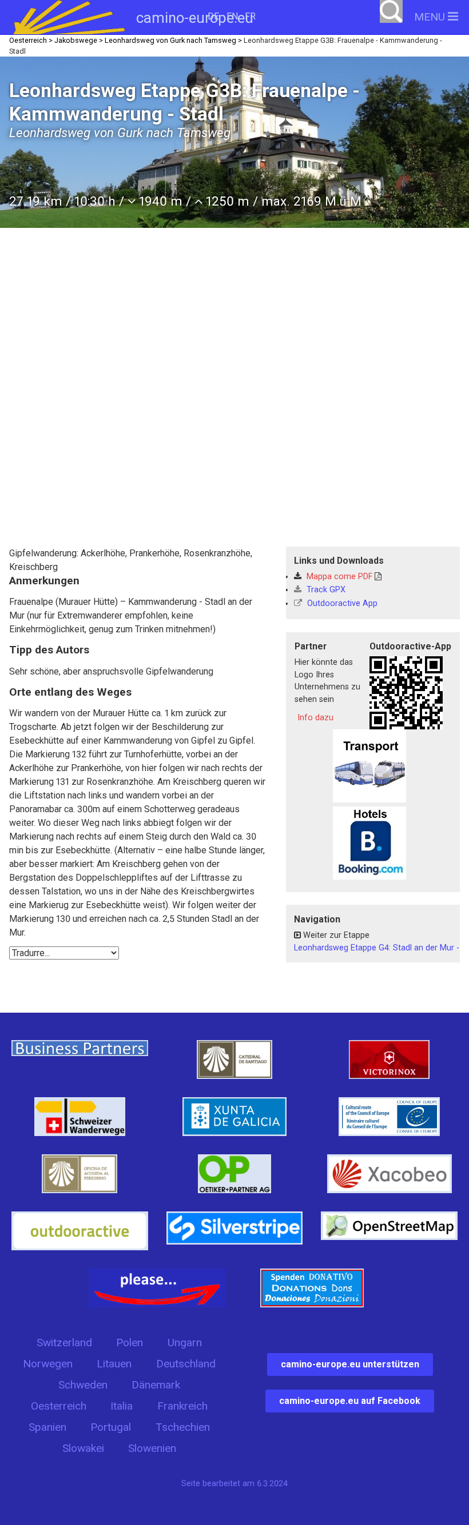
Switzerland (64, 1342)
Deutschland (186, 1363)
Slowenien (152, 1448)
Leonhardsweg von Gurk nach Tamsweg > (173, 40)
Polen (129, 1342)
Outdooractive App (341, 603)
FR (250, 16)
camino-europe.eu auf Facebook (349, 1400)
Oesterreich (58, 1405)
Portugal (110, 1427)
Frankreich (182, 1405)
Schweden (83, 1384)
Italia (121, 1405)
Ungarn (185, 1342)
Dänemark (156, 1384)
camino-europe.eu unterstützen (350, 1364)
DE (213, 16)
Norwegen (48, 1363)
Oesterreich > (31, 40)
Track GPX (324, 590)
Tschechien (183, 1427)
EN (232, 16)
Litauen (114, 1363)
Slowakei (83, 1448)
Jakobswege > (78, 40)
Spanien (47, 1427)
